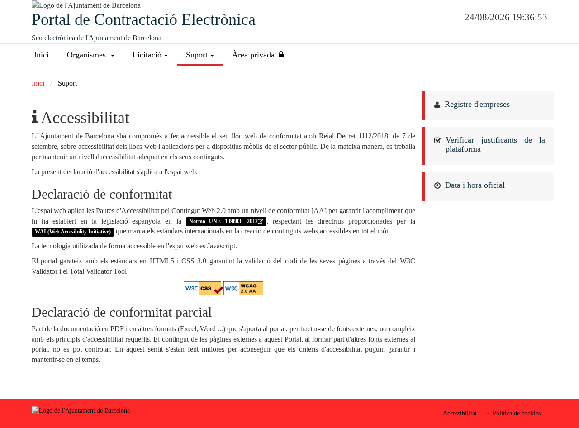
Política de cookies (517, 413)
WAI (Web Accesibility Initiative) (73, 231)
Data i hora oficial (475, 185)
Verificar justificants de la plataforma (496, 144)
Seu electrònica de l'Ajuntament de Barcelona (96, 38)
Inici (41, 54)
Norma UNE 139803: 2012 (223, 222)
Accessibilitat (460, 413)
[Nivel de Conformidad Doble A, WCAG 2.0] (243, 287)
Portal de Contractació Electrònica (144, 19)
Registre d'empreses (477, 104)
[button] (90, 55)
